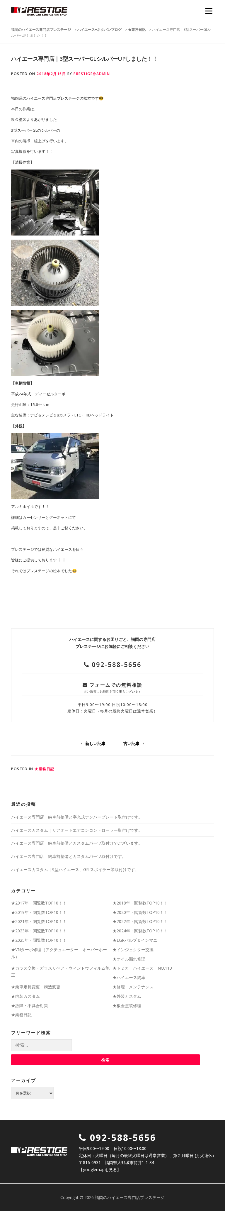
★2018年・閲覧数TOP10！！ (140, 903)
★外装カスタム (126, 996)
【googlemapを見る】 (100, 1169)
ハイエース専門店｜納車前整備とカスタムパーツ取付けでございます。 (76, 843)
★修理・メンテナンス (133, 987)
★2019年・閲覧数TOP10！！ (39, 912)
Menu (209, 10)
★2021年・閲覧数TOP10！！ (39, 921)
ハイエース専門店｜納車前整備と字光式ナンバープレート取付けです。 (76, 817)
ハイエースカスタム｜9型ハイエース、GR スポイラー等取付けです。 (75, 869)
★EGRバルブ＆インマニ (134, 940)
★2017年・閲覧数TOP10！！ (39, 903)
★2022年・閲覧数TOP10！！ (140, 921)
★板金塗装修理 (126, 1005)
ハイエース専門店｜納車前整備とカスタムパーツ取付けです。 (68, 856)
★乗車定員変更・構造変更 (35, 987)
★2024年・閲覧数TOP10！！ (140, 931)
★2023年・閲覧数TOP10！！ (39, 931)
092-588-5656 (115, 664)
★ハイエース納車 (128, 977)
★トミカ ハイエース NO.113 (142, 968)
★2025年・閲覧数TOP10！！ (39, 940)
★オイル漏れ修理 (128, 959)
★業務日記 (44, 768)
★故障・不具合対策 (29, 1005)
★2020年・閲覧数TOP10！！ (140, 912)
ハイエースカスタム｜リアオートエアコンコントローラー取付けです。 (76, 830)
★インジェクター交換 (133, 949)
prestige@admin (92, 73)
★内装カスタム (25, 996)
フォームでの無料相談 (112, 688)
